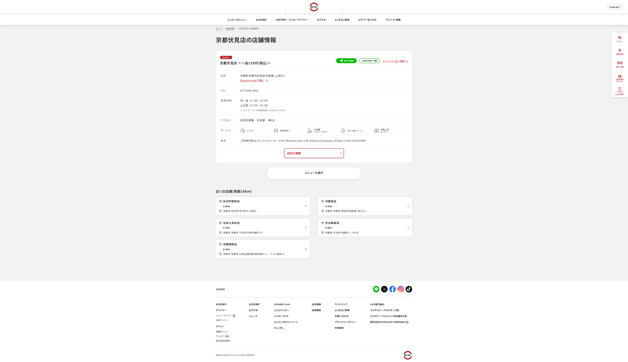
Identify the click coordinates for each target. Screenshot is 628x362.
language (614, 6)
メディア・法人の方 (367, 19)
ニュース (253, 316)
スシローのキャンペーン (286, 322)
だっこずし (279, 327)
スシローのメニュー (237, 19)
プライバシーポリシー (345, 322)
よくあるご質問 (342, 19)
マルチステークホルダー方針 (384, 310)
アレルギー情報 (222, 336)
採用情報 (316, 310)
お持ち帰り (221, 304)
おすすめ (321, 19)
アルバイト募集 (393, 19)
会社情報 (316, 304)
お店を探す (261, 19)
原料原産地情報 (223, 340)
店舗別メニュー (222, 331)
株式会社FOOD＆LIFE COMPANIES (388, 322)
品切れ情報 (294, 153)
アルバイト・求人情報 (394, 61)
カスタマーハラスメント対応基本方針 (388, 316)
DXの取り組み (377, 304)
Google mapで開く (252, 80)
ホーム (218, 28)
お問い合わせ (341, 316)
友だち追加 (349, 60)
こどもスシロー (281, 310)
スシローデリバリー (224, 315)
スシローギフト (281, 316)
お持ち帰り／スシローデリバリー (292, 19)
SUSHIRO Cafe (282, 304)
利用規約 (339, 327)
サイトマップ (341, 304)
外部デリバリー (222, 320)
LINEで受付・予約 (369, 60)
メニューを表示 (314, 173)
